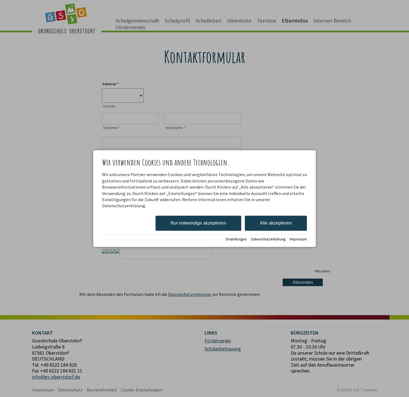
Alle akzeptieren (276, 223)
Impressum (298, 239)
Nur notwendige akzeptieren (198, 223)
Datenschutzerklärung (268, 239)
